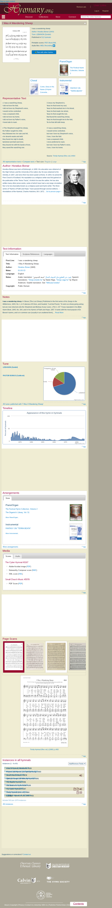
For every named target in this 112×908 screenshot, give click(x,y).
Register (105, 11)
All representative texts (12, 162)
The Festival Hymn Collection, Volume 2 (77, 70)
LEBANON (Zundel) (10, 367)
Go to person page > (53, 192)
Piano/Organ (66, 61)
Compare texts (29, 162)
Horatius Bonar (24, 267)
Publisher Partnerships (57, 905)
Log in (97, 11)
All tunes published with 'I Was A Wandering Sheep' (23, 404)
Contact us (27, 854)
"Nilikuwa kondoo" (53, 283)
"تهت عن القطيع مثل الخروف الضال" (52, 277)
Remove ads (81, 7)
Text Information (12, 254)
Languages (48, 254)
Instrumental (66, 80)
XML (20, 574)
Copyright (13, 905)
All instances (8, 804)
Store (58, 17)
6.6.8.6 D (21, 270)
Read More (59, 313)
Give (68, 905)
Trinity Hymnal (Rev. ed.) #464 (64, 156)
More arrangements (10, 547)
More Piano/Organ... (12, 517)
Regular (48, 162)
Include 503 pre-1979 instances (14, 800)
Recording (48, 46)
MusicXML (52, 43)
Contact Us (29, 905)
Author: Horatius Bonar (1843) (43, 32)
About (6, 905)
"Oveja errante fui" (35, 280)
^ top (84, 162)
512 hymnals (46, 37)
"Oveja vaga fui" (62, 280)
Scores (8, 556)
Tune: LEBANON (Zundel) (41, 34)
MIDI (42, 46)
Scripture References (31, 254)
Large (54, 162)
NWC (34, 570)
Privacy (21, 905)
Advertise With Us (41, 905)
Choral (33, 80)
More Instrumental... (12, 533)
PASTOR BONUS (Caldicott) (13, 376)
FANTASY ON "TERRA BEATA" (18, 528)
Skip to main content (7, 1)
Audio (17, 556)
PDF (46, 43)
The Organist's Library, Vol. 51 (17, 512)
